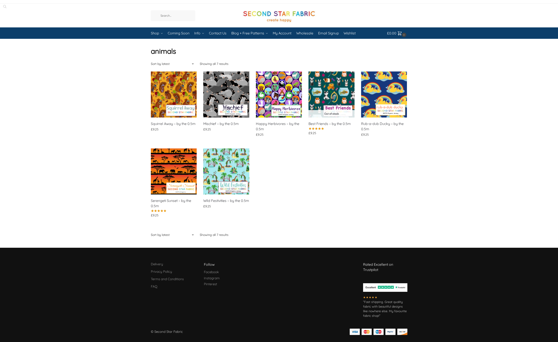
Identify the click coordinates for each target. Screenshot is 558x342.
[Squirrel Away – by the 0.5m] (174, 94)
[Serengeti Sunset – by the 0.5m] (174, 171)
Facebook (211, 272)
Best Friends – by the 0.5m (329, 123)
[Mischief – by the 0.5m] (226, 94)
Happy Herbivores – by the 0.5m (277, 126)
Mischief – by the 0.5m (221, 123)
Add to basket (174, 139)
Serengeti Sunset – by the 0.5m (171, 203)
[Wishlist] (190, 78)
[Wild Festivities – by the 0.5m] (226, 171)
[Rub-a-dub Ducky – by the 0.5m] (384, 94)
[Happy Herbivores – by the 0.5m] (279, 94)
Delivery (157, 264)
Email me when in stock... (331, 142)
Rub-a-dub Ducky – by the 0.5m (382, 126)
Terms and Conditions (167, 279)
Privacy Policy (161, 271)
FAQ (154, 286)
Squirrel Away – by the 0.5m (173, 123)
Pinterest (210, 284)
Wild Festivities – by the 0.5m (226, 200)
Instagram (212, 278)
